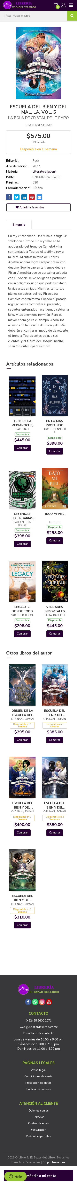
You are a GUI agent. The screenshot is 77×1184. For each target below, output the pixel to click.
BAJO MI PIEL (54, 514)
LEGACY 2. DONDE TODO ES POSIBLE (22, 609)
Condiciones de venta (38, 1076)
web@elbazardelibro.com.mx (38, 1027)
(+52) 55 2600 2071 (39, 1021)
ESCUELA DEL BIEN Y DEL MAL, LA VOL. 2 (54, 713)
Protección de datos (38, 1083)
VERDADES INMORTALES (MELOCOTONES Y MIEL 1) (55, 609)
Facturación (38, 1130)
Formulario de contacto (38, 1033)
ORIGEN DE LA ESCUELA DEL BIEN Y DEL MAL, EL (22, 713)
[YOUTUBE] (49, 1002)
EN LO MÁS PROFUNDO (54, 423)
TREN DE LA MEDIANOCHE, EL (22, 423)
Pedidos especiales (38, 1136)
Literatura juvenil (44, 171)
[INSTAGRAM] (42, 1002)
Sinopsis (19, 225)
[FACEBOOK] (28, 1002)
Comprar (22, 448)
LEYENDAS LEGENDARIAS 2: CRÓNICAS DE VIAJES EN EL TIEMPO (22, 516)
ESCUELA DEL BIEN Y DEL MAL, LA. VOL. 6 (22, 805)
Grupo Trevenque (54, 1162)
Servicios (38, 1117)
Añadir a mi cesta (41, 1175)
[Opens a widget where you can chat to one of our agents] (15, 1177)
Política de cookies (38, 1089)
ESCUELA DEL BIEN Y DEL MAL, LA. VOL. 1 (55, 805)
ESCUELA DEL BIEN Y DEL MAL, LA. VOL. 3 (22, 898)
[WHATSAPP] (35, 1002)
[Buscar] (72, 16)
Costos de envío (38, 1123)
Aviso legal (38, 1070)
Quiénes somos (39, 1111)
